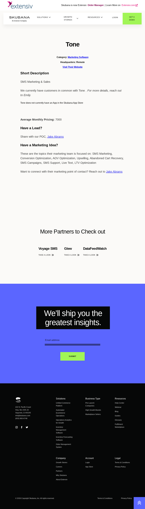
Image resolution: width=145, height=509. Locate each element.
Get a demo (132, 18)
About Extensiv (61, 480)
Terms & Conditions (122, 463)
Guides (117, 416)
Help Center (119, 403)
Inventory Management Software (61, 430)
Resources (94, 17)
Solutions (42, 17)
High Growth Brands (93, 410)
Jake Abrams (55, 136)
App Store (89, 467)
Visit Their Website (73, 67)
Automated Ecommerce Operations (60, 413)
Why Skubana (61, 475)
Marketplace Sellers (93, 414)
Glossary (118, 420)
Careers (59, 467)
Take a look (45, 255)
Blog (116, 411)
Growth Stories (68, 18)
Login (115, 17)
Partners (59, 471)
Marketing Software (78, 57)
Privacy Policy (120, 467)
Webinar (118, 407)
